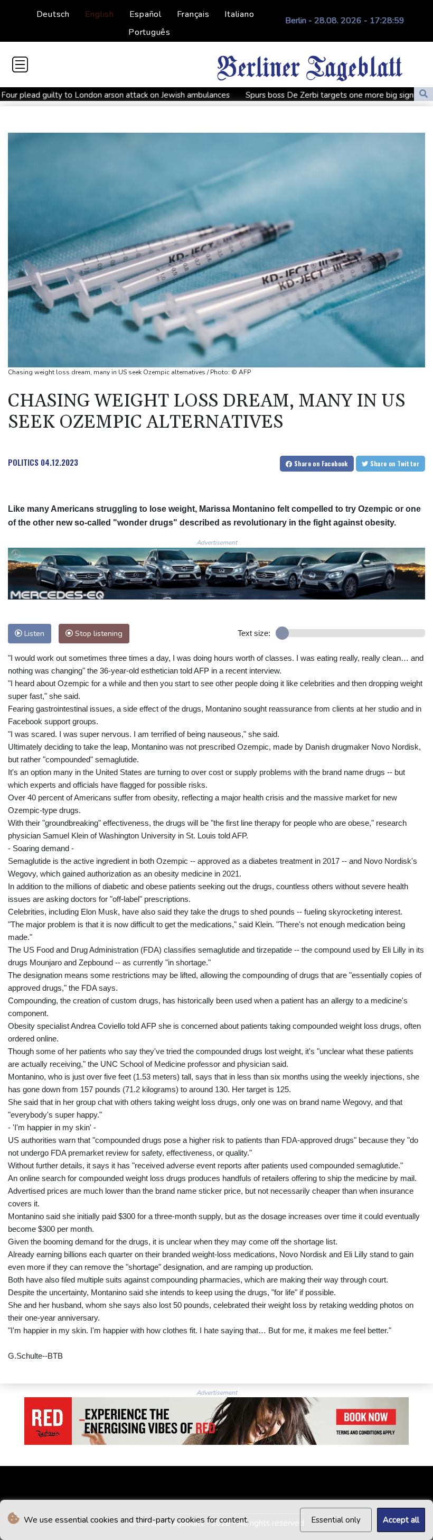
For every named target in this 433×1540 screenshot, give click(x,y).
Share (320, 463)
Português (149, 32)
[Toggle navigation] (20, 64)
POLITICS (23, 462)
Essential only (336, 1520)
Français (193, 14)
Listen (33, 633)
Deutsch (53, 14)
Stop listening (98, 633)
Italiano (239, 14)
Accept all (401, 1520)
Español (145, 14)
